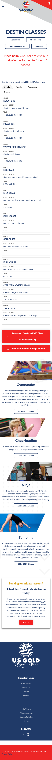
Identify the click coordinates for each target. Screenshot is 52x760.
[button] (3, 7)
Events (26, 695)
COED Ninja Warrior (17, 46)
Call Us (26, 622)
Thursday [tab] (7, 92)
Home (26, 721)
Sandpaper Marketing (24, 751)
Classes (26, 691)
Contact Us (26, 683)
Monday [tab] (7, 87)
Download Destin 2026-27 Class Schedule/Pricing (27, 336)
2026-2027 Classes (26, 411)
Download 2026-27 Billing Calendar (28, 348)
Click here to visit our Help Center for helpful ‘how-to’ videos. (26, 60)
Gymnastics (16, 40)
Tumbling (39, 46)
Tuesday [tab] (19, 87)
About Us (26, 687)
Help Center (26, 709)
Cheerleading (35, 40)
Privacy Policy (7, 754)
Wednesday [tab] (32, 87)
